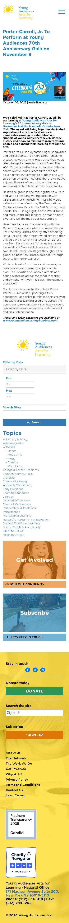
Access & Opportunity (17, 485)
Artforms (9, 447)
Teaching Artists (13, 535)
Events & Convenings (17, 504)
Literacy (8, 497)
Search (35, 422)
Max (9, 390)
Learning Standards (16, 493)
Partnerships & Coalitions (19, 508)
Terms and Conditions (23, 784)
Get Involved (16, 768)
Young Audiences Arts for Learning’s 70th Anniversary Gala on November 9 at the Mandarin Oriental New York (31, 125)
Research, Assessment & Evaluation (26, 519)
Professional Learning (17, 516)
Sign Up (34, 735)
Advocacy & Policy (15, 439)
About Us (13, 752)
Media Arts (15, 455)
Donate (34, 691)
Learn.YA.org (15, 795)
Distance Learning (15, 481)
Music (11, 458)
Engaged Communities (18, 474)
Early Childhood (13, 489)
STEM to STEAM (13, 531)
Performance (11, 512)
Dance (12, 451)
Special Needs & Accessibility (22, 527)
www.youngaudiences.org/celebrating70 (30, 320)
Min (8, 378)
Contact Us (14, 790)
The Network (16, 758)
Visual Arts (15, 466)
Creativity (9, 477)
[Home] (18, 12)
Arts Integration (13, 443)
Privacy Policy (17, 779)
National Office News (17, 500)
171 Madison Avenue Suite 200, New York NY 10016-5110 (32, 893)
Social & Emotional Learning (21, 523)
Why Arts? (14, 774)
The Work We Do (19, 763)
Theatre (13, 462)
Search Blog (12, 407)
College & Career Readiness (21, 470)
